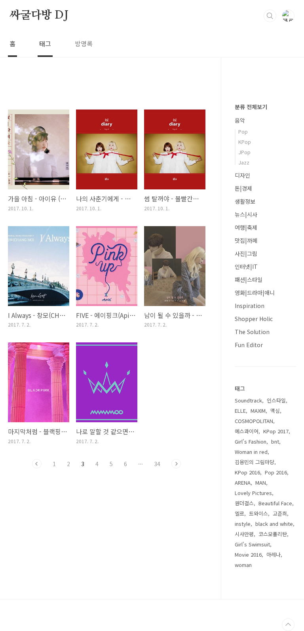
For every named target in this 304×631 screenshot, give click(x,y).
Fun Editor (249, 345)
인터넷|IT (246, 266)
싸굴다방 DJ (39, 15)
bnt (275, 441)
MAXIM (258, 410)
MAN (260, 482)
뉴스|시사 (246, 214)
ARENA (243, 482)
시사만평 (244, 534)
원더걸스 (244, 503)
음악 (240, 120)
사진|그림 (246, 253)
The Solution (252, 332)
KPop (244, 141)
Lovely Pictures (253, 493)
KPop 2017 (276, 431)
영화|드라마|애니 (255, 293)
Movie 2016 (248, 554)
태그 (45, 43)
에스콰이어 (246, 431)
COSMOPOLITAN (254, 421)
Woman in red (251, 451)
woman (243, 565)
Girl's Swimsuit (252, 544)
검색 (270, 16)
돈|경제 (243, 188)
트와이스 (258, 513)
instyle (243, 523)
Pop (243, 131)
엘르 (239, 513)
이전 (37, 464)
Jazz (243, 162)
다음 (176, 464)
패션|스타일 (248, 279)
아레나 (273, 554)
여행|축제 (246, 227)
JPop (244, 152)
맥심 (275, 410)
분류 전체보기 (251, 107)
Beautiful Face (275, 503)
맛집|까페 (246, 240)
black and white (274, 523)
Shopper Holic (254, 319)
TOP (288, 624)
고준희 (280, 513)
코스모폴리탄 (272, 534)
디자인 (242, 175)
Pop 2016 (276, 472)
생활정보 (245, 201)
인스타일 (276, 400)
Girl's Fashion (250, 441)
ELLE (240, 410)
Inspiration (249, 306)
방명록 (84, 43)
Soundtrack (248, 400)
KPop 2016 (247, 472)
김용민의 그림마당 (254, 462)
